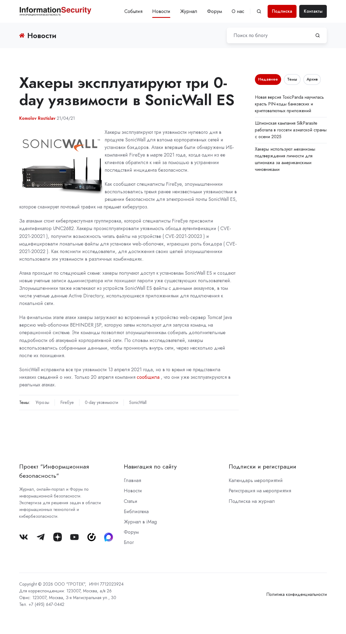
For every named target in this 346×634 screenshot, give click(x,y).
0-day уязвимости (101, 402)
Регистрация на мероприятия (260, 490)
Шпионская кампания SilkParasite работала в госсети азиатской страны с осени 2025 (291, 130)
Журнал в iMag (140, 521)
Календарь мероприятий (256, 480)
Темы (292, 79)
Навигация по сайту (150, 466)
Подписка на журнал (252, 501)
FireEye (67, 402)
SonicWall (138, 402)
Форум (214, 11)
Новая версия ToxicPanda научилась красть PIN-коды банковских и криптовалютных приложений (289, 104)
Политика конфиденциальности (296, 594)
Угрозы (42, 402)
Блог (129, 542)
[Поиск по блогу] (317, 35)
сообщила (148, 377)
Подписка (282, 11)
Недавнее (268, 79)
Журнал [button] (188, 11)
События (133, 11)
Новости (161, 11)
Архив (312, 79)
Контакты (313, 11)
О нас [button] (238, 11)
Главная (132, 480)
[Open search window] (259, 11)
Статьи (130, 501)
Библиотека (136, 511)
